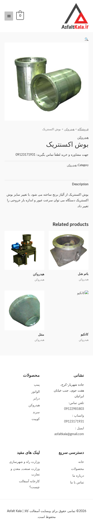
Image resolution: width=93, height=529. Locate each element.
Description (80, 184)
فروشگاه (83, 129)
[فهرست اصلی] (9, 16)
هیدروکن (69, 129)
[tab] (46, 184)
